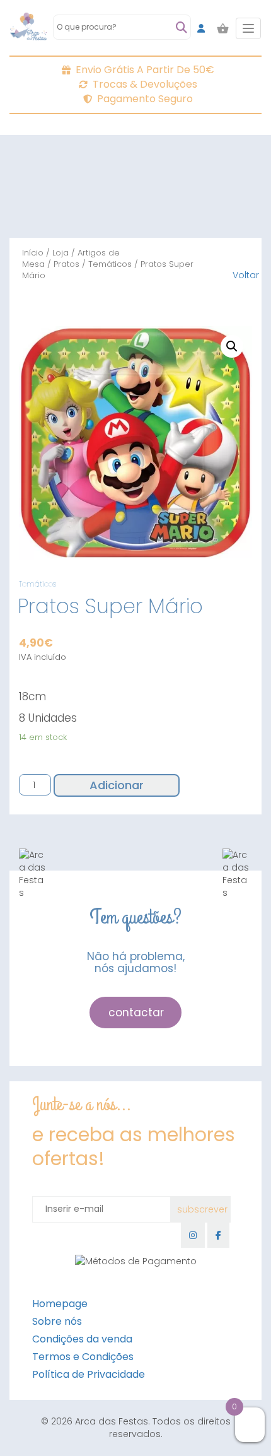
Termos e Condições (83, 1356)
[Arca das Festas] (28, 28)
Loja (60, 253)
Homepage (60, 1303)
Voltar (246, 275)
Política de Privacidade (88, 1374)
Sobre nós (57, 1321)
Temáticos (110, 264)
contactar (136, 1012)
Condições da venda (82, 1339)
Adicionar (116, 785)
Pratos (66, 264)
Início (32, 253)
